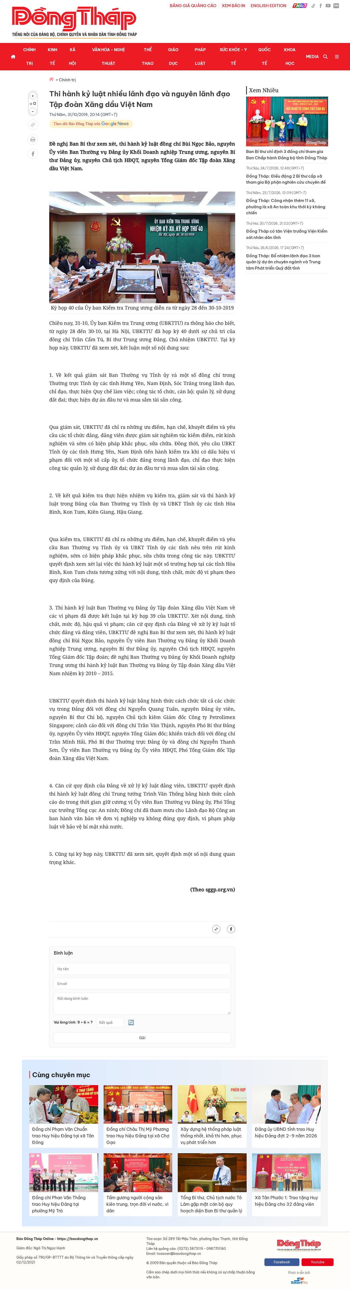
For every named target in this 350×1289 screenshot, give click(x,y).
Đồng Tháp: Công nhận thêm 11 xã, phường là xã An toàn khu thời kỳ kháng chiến (285, 206)
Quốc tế (264, 56)
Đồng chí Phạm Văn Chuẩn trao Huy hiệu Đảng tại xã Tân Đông (63, 1135)
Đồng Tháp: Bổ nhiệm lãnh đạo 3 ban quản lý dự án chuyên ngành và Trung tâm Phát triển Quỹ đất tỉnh (283, 262)
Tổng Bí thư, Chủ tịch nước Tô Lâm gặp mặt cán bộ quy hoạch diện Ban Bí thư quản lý (211, 1204)
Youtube (317, 1262)
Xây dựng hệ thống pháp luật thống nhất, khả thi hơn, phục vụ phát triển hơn (211, 1135)
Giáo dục (173, 56)
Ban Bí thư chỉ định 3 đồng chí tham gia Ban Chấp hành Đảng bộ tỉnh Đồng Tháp (286, 154)
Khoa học (290, 56)
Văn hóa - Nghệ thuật (108, 56)
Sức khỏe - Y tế (233, 56)
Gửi (142, 1038)
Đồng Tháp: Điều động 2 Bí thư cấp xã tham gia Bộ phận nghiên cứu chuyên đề (286, 179)
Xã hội (72, 56)
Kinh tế (52, 56)
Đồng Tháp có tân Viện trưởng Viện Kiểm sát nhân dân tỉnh (286, 234)
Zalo (336, 5)
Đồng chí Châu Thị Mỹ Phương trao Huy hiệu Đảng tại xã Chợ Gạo (137, 1135)
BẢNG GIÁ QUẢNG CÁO (193, 5)
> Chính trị (66, 79)
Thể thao (148, 56)
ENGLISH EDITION (268, 5)
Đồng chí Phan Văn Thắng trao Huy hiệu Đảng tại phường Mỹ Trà (59, 1204)
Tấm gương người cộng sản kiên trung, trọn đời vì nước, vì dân (137, 1204)
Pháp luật (200, 56)
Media (312, 56)
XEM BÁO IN (233, 5)
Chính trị (29, 56)
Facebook (282, 1262)
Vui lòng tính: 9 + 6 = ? (73, 1022)
